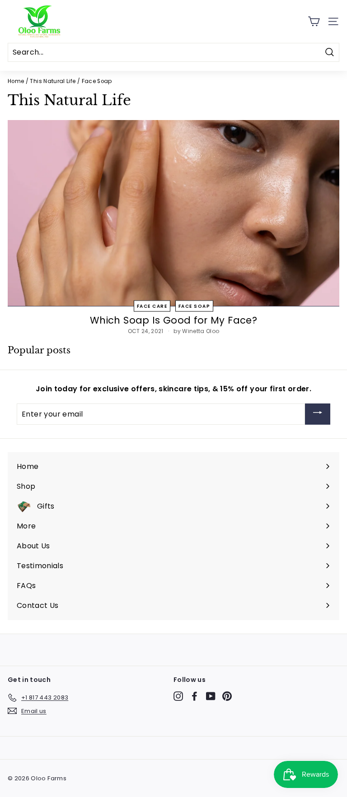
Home (16, 81)
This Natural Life (52, 81)
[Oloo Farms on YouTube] (211, 696)
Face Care (152, 305)
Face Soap (194, 305)
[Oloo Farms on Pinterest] (227, 696)
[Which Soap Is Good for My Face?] (173, 213)
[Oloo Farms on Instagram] (178, 696)
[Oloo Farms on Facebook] (194, 696)
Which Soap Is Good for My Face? (173, 320)
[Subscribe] (317, 414)
